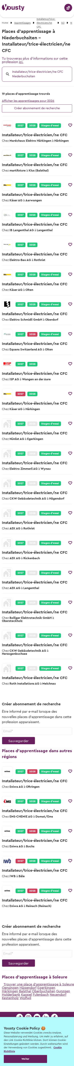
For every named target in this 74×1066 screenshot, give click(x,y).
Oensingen (10, 987)
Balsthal (25, 991)
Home (5, 23)
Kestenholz (10, 998)
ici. (21, 62)
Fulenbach (41, 994)
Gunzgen (63, 991)
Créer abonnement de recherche (37, 108)
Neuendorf (58, 994)
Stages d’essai (50, 125)
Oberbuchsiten (43, 991)
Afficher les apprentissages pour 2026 (28, 100)
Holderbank (11, 994)
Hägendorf (28, 987)
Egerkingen (46, 987)
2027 (20, 125)
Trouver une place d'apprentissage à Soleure (39, 984)
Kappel (26, 994)
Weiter (25, 1059)
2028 (32, 125)
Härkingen (10, 991)
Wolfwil (25, 998)
